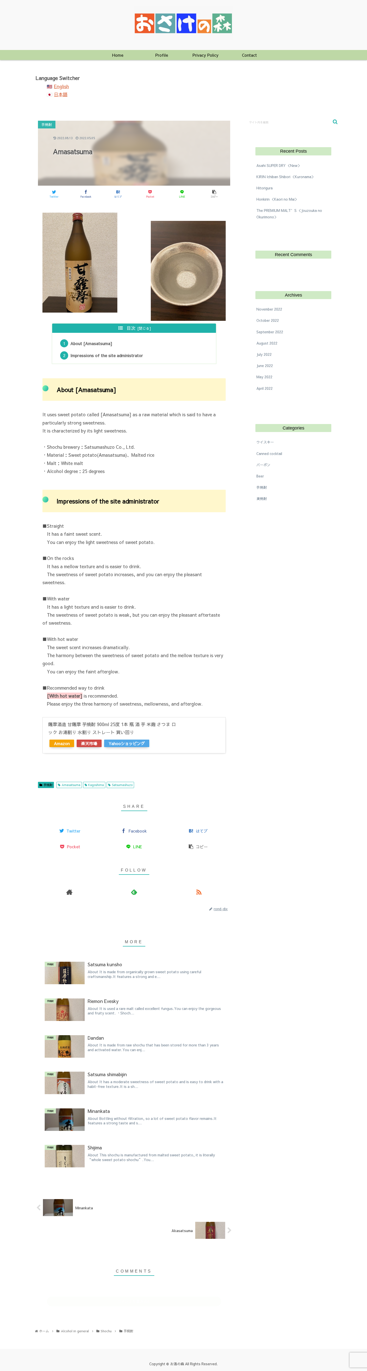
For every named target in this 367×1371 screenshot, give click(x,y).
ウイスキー (265, 442)
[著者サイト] (69, 892)
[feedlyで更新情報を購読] (134, 892)
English (61, 86)
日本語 (60, 94)
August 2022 (266, 343)
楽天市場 (89, 743)
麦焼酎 (261, 498)
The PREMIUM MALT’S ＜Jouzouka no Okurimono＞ (289, 213)
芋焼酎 (47, 785)
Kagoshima (96, 785)
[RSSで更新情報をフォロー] (199, 892)
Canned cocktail (269, 453)
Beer (260, 475)
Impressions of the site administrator (106, 355)
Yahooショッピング (127, 743)
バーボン (263, 464)
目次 (131, 328)
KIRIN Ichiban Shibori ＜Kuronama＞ (285, 176)
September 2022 (269, 331)
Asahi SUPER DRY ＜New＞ (278, 165)
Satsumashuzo (122, 785)
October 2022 (267, 320)
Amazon (62, 743)
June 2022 (264, 365)
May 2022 (264, 377)
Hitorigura (264, 187)
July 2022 (264, 354)
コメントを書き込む (134, 1301)
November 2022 (269, 309)
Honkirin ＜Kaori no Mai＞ (277, 199)
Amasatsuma (71, 785)
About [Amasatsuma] (91, 343)
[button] (335, 122)
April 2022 (264, 388)
